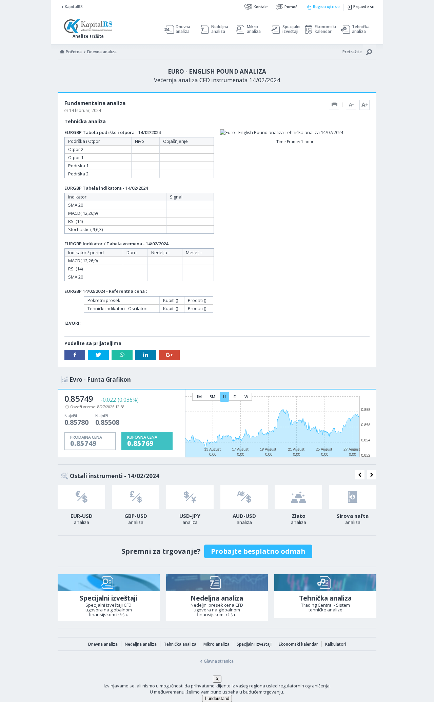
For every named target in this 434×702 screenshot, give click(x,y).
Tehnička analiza (361, 29)
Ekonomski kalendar (324, 29)
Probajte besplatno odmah (258, 551)
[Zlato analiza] (298, 497)
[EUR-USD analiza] (81, 497)
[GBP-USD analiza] (135, 497)
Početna (74, 52)
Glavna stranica (219, 661)
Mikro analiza (254, 29)
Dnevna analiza (183, 29)
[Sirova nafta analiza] (353, 497)
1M (199, 397)
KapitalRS (74, 7)
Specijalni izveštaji (289, 29)
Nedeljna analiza (219, 29)
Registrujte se (326, 7)
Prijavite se (363, 7)
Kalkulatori (335, 644)
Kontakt (261, 6)
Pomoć (290, 6)
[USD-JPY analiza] (190, 497)
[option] (81, 507)
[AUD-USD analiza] (244, 497)
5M (212, 397)
